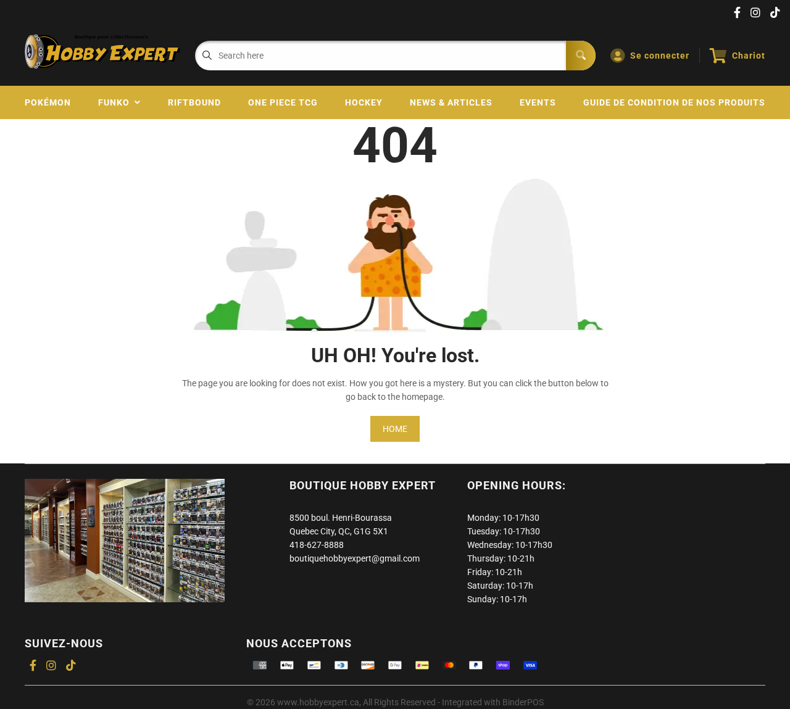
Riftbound (194, 102)
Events (538, 102)
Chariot (748, 55)
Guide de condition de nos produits (674, 102)
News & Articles (451, 102)
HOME (395, 429)
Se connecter (659, 55)
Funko (116, 102)
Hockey (364, 102)
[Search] (581, 55)
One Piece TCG (283, 102)
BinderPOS (523, 702)
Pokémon (48, 102)
